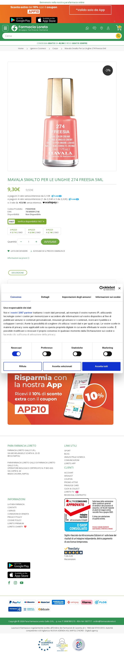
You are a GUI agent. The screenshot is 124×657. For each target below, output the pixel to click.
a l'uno (16, 231)
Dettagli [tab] (45, 297)
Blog (66, 453)
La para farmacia (16, 504)
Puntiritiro (102, 27)
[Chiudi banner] (119, 288)
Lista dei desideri (19, 251)
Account (68, 472)
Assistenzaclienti (95, 27)
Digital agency (91, 630)
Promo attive (71, 482)
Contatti (12, 507)
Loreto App (70, 463)
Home (21, 48)
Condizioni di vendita (18, 513)
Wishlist (68, 475)
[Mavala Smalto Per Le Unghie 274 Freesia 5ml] (62, 116)
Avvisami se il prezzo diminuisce (49, 251)
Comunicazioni (71, 460)
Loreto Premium (16, 523)
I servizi (11, 510)
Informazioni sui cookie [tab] (108, 297)
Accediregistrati (109, 27)
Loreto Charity (15, 526)
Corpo (55, 48)
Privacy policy (15, 517)
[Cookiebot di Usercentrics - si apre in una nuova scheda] (101, 288)
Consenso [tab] (15, 297)
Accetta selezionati (62, 366)
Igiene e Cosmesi (38, 48)
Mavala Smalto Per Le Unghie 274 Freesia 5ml (85, 48)
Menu (5, 28)
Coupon (68, 479)
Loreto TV (69, 491)
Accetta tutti (101, 366)
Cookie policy (14, 520)
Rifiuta (22, 366)
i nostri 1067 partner (21, 312)
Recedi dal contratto (75, 495)
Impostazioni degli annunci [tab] (76, 297)
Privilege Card (71, 485)
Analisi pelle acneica (74, 457)
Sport (67, 450)
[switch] (46, 353)
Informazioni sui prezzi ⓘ (18, 258)
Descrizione (18, 272)
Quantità (12, 241)
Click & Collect (71, 488)
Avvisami (50, 242)
